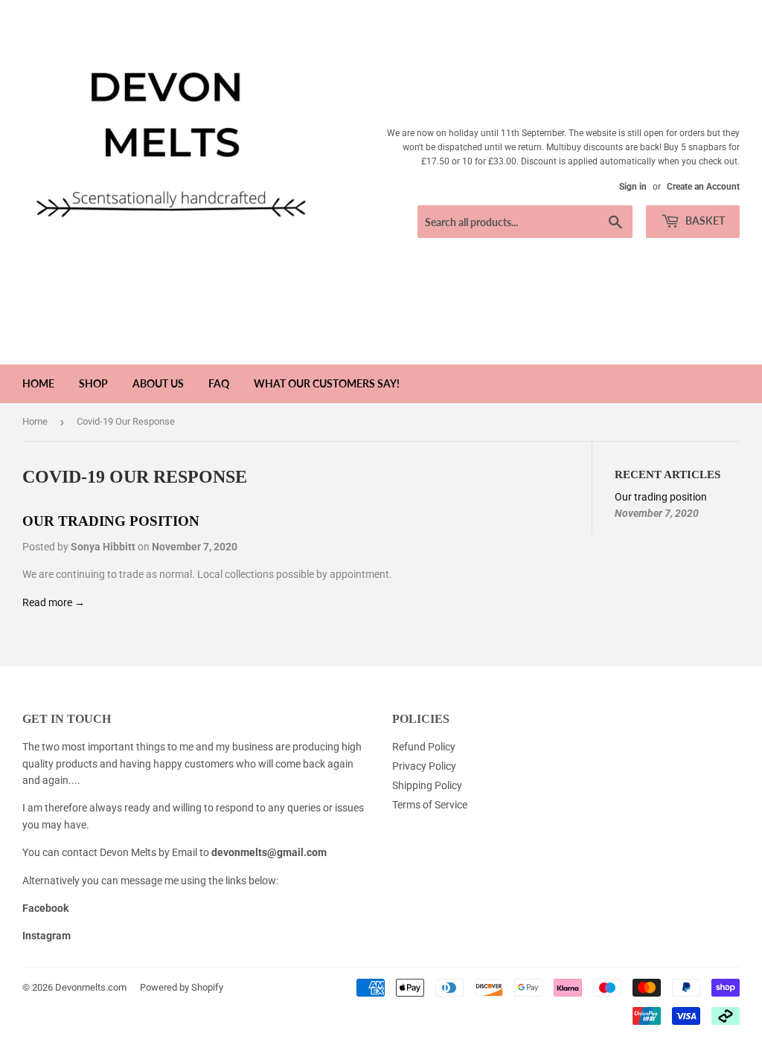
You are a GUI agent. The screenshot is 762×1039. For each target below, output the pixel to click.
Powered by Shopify (181, 987)
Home (38, 383)
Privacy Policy (424, 766)
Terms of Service (429, 805)
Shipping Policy (427, 785)
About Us (158, 383)
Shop (93, 383)
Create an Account (703, 186)
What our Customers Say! (327, 383)
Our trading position (110, 521)
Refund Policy (423, 747)
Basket (704, 220)
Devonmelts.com (91, 987)
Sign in (633, 186)
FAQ (218, 383)
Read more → (53, 602)
